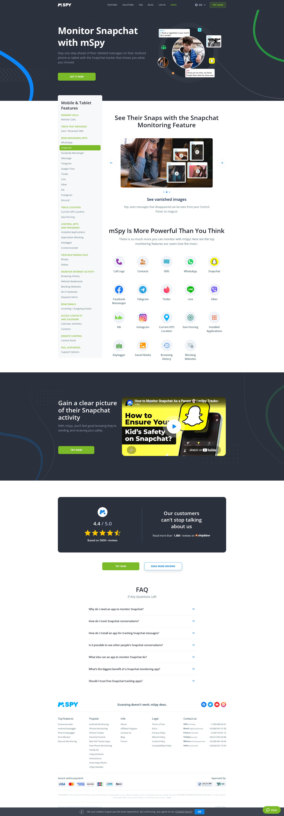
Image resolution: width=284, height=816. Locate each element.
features (112, 4)
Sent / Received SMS (72, 130)
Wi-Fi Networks (69, 291)
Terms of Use (158, 724)
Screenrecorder (69, 247)
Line (63, 179)
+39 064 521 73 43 (217, 745)
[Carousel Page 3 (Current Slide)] (169, 192)
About (124, 724)
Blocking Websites (71, 286)
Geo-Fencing (68, 217)
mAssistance (95, 758)
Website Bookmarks (72, 281)
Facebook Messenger (72, 152)
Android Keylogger (67, 728)
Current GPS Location (72, 211)
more (169, 797)
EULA (154, 728)
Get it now (77, 76)
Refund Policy (158, 737)
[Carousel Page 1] (163, 192)
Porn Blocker (64, 737)
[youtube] (217, 704)
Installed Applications (73, 232)
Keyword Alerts (69, 297)
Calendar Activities (71, 323)
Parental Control (97, 737)
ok (199, 811)
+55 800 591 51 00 (217, 728)
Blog (123, 737)
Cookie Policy (158, 741)
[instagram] (223, 704)
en (200, 4)
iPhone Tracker (96, 732)
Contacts (66, 329)
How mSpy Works (98, 762)
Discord (65, 200)
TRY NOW (218, 4)
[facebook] (203, 704)
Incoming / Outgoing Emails (76, 308)
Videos (64, 264)
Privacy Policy (158, 732)
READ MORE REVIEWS (163, 566)
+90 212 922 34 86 (217, 737)
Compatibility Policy (161, 745)
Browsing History (70, 276)
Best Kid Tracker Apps (99, 741)
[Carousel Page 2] (166, 192)
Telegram (66, 163)
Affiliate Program (129, 728)
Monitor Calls (68, 119)
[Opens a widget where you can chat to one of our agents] (271, 810)
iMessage (66, 158)
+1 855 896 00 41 (218, 724)
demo (174, 4)
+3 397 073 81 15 (218, 732)
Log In (162, 4)
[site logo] (64, 5)
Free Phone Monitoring (100, 745)
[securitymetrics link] (205, 784)
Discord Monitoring (67, 741)
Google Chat (67, 168)
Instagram (66, 195)
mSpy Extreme (96, 754)
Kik (62, 189)
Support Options (70, 351)
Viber (64, 184)
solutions (128, 4)
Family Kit (94, 749)
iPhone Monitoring (98, 728)
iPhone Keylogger (66, 732)
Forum (124, 741)
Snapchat (66, 147)
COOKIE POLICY (183, 811)
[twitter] (210, 704)
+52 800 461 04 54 (217, 741)
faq (141, 4)
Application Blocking (72, 237)
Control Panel (68, 340)
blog (150, 4)
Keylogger (66, 242)
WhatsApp (66, 142)
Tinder (64, 174)
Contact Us (126, 732)
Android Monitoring (99, 724)
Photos (65, 259)
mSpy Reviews (96, 766)
